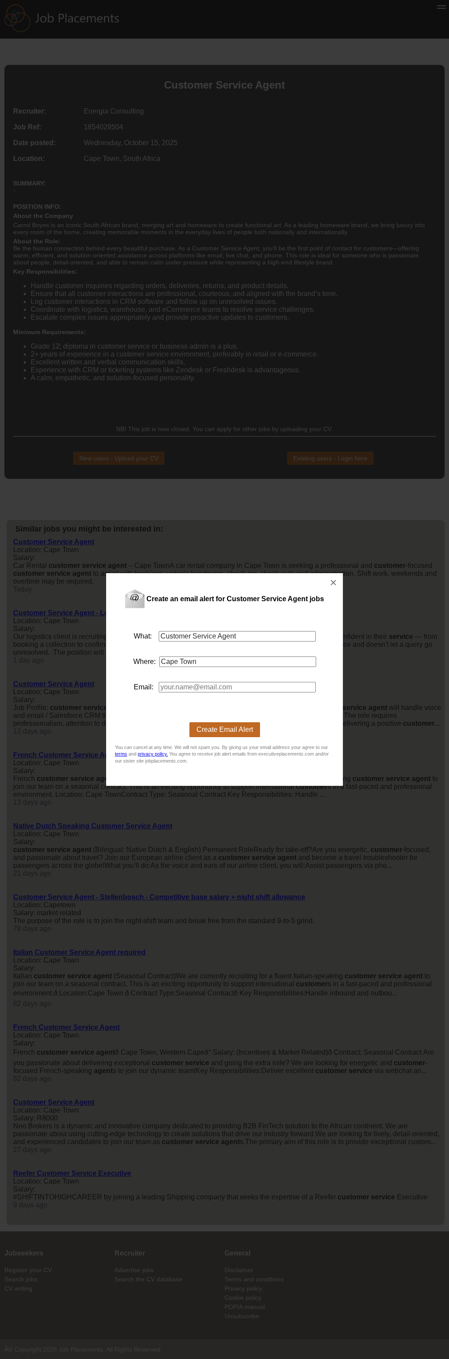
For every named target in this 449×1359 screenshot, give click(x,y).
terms (121, 753)
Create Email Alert (224, 729)
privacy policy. (153, 753)
